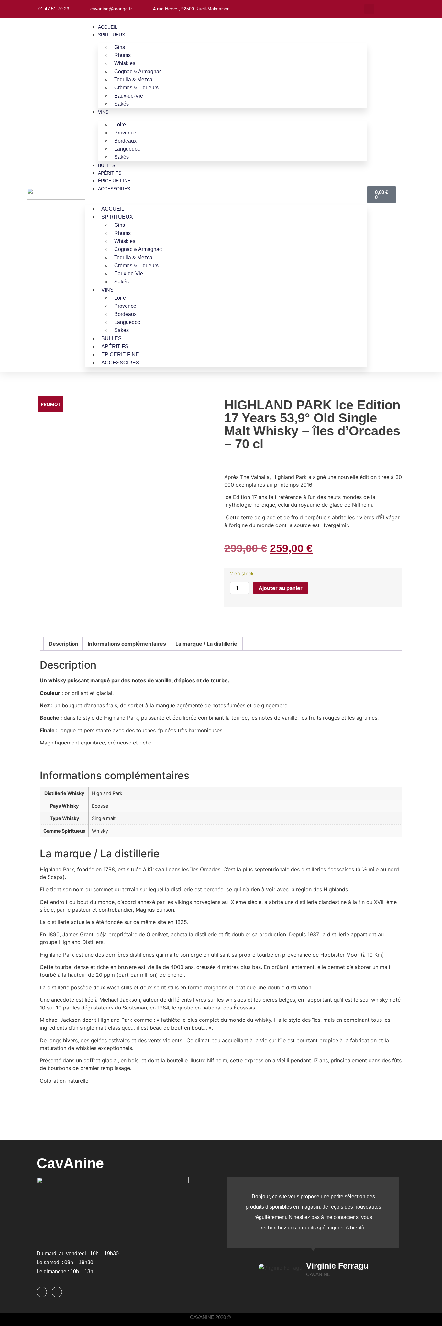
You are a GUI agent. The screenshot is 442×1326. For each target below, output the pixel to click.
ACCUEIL (107, 26)
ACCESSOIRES (114, 188)
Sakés (121, 104)
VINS (103, 112)
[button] (369, 9)
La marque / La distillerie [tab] (206, 643)
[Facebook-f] (42, 1292)
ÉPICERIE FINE (114, 180)
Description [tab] (63, 643)
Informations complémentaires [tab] (127, 643)
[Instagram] (57, 1292)
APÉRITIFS (109, 173)
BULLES (106, 165)
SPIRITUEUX (111, 34)
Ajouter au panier (281, 588)
